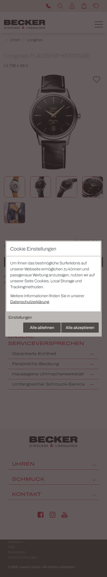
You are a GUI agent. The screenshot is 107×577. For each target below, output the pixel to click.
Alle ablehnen (42, 327)
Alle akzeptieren (80, 327)
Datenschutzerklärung (29, 302)
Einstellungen (20, 317)
